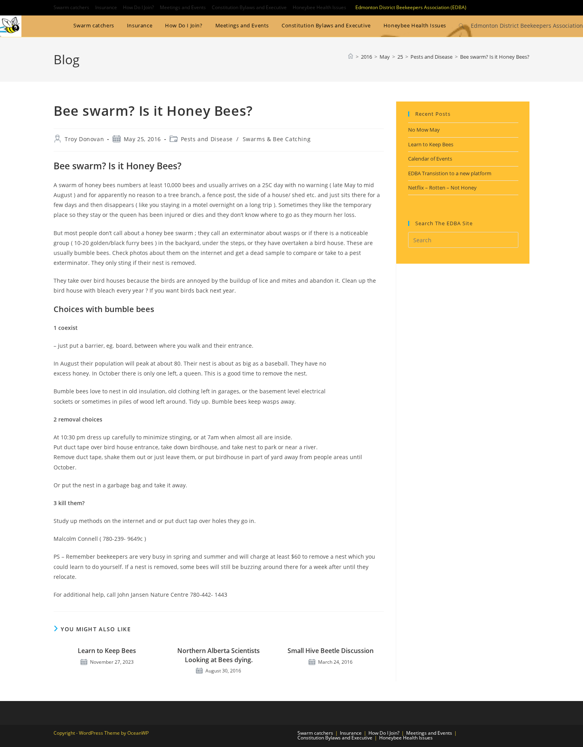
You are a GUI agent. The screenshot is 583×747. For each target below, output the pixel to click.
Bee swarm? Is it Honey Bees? (494, 56)
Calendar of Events (430, 158)
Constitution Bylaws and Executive (249, 7)
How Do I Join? (138, 7)
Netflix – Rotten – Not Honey (442, 187)
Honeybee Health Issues (319, 7)
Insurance (106, 7)
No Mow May (424, 129)
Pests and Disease (207, 139)
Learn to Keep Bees (107, 650)
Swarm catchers (71, 7)
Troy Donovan (84, 139)
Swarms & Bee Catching (277, 139)
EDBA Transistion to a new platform (449, 173)
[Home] (350, 56)
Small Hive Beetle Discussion (331, 650)
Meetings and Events (183, 7)
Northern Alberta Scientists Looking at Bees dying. (218, 655)
